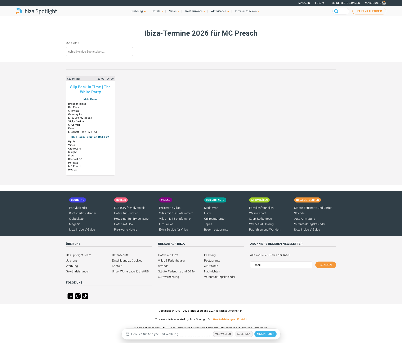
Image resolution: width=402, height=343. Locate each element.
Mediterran (211, 207)
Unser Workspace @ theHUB (130, 271)
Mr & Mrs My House (80, 117)
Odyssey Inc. (76, 114)
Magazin (304, 2)
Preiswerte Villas (169, 207)
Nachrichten (212, 271)
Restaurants (212, 260)
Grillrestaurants (214, 218)
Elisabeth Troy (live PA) (82, 131)
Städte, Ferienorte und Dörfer (313, 207)
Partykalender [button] (369, 11)
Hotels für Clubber (126, 213)
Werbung (72, 266)
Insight (72, 152)
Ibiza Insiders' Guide (82, 229)
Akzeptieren (265, 334)
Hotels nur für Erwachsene (131, 218)
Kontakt (117, 266)
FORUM (319, 2)
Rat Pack (73, 107)
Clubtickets (76, 218)
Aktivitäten (211, 266)
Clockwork (74, 148)
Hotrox (72, 169)
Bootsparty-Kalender (82, 213)
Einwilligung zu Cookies (127, 260)
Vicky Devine (76, 121)
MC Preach (75, 166)
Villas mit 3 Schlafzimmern (176, 213)
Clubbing (210, 255)
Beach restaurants (216, 229)
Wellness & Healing (261, 224)
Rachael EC (75, 159)
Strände (299, 213)
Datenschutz (120, 255)
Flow (71, 155)
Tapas (208, 224)
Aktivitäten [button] (218, 11)
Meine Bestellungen (346, 2)
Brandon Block (77, 103)
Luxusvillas (166, 224)
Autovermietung (304, 218)
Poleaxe (73, 162)
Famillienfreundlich (261, 207)
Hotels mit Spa (123, 224)
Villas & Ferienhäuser (171, 260)
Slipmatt (73, 110)
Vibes (71, 145)
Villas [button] (173, 11)
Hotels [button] (156, 11)
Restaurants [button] (194, 11)
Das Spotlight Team (78, 255)
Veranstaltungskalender (309, 224)
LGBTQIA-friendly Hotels (129, 207)
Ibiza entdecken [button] (246, 11)
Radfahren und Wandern (265, 229)
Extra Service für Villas (173, 229)
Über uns (71, 260)
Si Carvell (74, 124)
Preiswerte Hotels (125, 229)
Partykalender (78, 207)
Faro (71, 128)
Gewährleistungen (78, 271)
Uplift (71, 141)
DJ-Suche (72, 42)
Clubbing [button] (137, 11)
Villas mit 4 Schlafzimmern (176, 218)
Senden (326, 265)
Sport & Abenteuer (261, 218)
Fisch (207, 213)
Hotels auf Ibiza (168, 255)
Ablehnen (244, 334)
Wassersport (257, 213)
